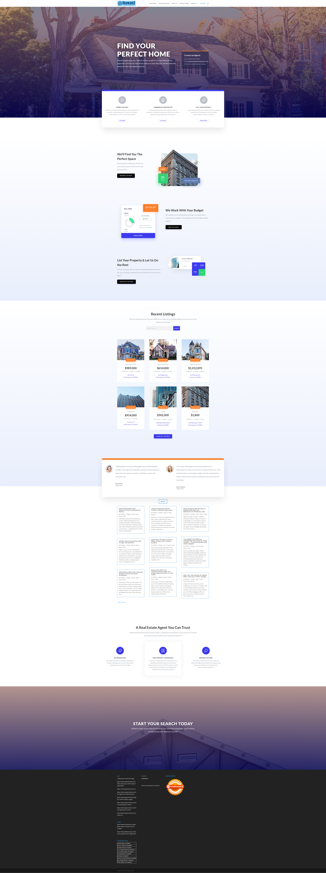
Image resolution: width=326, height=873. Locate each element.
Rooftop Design (184, 3)
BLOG (163, 501)
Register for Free (126, 281)
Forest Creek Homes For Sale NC (150, 785)
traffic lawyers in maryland (124, 862)
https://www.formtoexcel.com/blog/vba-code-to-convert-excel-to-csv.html (126, 826)
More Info (203, 120)
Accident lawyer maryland (124, 847)
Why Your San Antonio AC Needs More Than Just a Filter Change (195, 576)
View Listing (131, 360)
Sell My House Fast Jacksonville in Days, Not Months (130, 542)
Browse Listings (126, 175)
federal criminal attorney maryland (126, 858)
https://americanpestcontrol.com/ (126, 789)
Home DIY (174, 3)
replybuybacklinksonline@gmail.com (198, 61)
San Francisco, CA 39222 (131, 424)
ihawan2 (202, 3)
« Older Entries (121, 602)
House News (152, 3)
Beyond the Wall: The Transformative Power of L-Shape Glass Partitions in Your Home (162, 572)
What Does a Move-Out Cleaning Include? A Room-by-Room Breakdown (130, 573)
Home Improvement (189, 581)
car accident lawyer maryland (125, 852)
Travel (173, 545)
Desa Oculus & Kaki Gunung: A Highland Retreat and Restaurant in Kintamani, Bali (194, 510)
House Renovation (164, 3)
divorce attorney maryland (124, 845)
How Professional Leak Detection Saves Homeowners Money (130, 510)
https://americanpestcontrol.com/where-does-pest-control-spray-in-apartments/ (126, 784)
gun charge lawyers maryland (125, 860)
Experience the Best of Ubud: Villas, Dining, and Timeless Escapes (162, 541)
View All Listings (163, 436)
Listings (122, 120)
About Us (194, 3)
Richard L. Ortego (125, 514)
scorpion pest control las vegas (125, 778)
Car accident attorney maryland (125, 849)
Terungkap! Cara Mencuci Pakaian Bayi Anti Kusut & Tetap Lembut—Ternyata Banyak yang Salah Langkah (195, 541)
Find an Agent (173, 227)
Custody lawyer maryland (124, 854)
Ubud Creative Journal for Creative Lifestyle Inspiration (161, 509)
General (153, 514)
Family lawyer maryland (123, 843)
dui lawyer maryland (122, 856)
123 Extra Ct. (131, 422)
